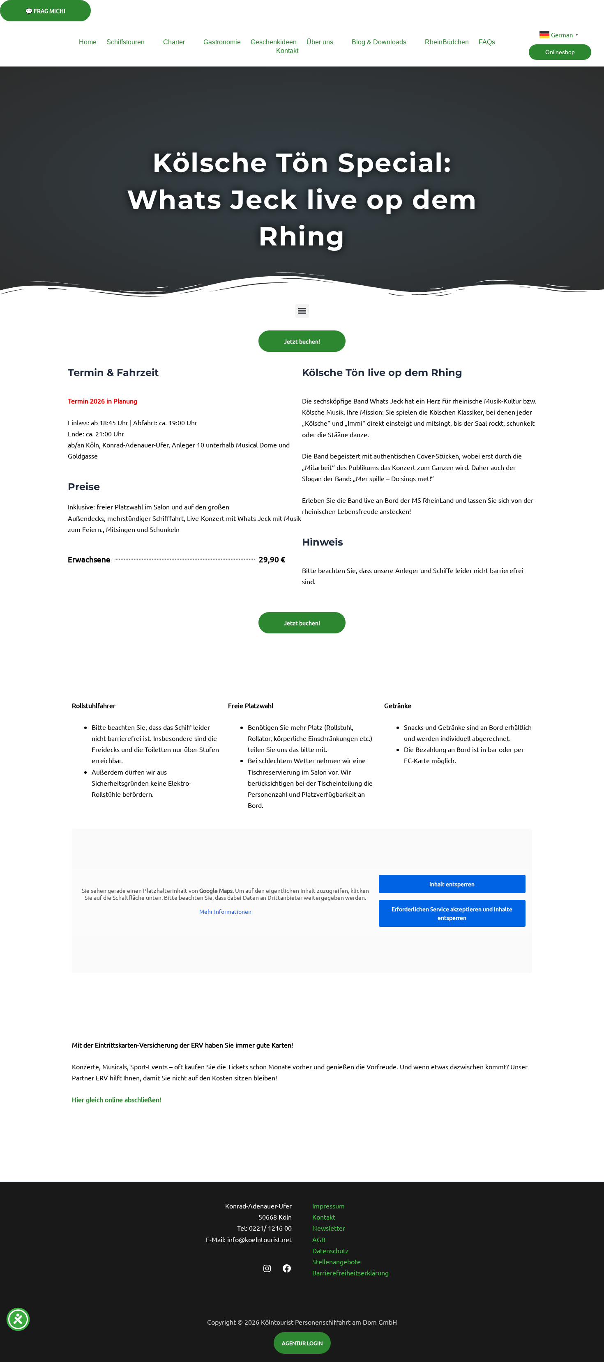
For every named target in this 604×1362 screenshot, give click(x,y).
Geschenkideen (274, 42)
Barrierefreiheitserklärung (350, 1272)
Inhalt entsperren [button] (452, 883)
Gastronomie (222, 42)
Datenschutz (330, 1250)
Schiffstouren (125, 42)
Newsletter (328, 1228)
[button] (302, 311)
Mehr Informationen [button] (225, 911)
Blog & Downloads (379, 42)
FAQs (487, 42)
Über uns (320, 42)
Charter (174, 42)
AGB (318, 1239)
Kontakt (287, 50)
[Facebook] (287, 1270)
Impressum (328, 1205)
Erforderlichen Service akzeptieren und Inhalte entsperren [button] (452, 913)
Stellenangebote (336, 1261)
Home (88, 42)
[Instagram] (267, 1270)
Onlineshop (560, 52)
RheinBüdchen (447, 42)
